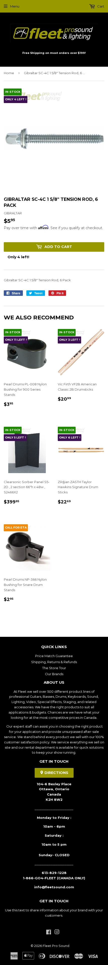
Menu (14, 6)
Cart (100, 6)
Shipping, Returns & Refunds (54, 662)
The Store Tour (54, 668)
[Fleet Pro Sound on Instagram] (57, 933)
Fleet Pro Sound (56, 946)
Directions (55, 772)
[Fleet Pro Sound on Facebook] (48, 933)
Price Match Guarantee (54, 656)
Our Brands (54, 674)
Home (9, 73)
